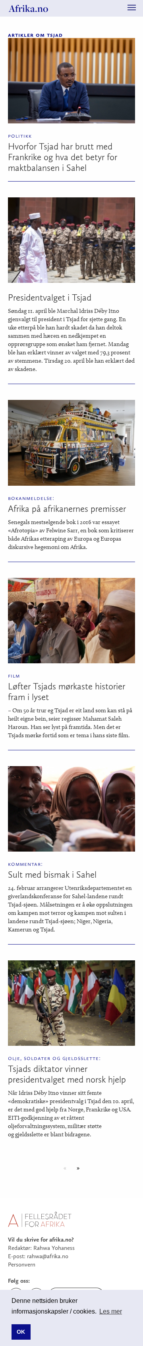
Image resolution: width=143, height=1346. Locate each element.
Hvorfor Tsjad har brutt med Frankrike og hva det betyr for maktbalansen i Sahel (62, 157)
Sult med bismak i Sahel (52, 874)
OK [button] (21, 1332)
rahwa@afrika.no (47, 1256)
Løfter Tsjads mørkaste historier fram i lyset (66, 691)
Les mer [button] (110, 1311)
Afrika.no (28, 8)
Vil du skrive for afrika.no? (41, 1239)
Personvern (21, 1264)
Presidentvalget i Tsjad (49, 297)
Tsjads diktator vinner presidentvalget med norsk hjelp (67, 1074)
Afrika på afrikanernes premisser (67, 508)
